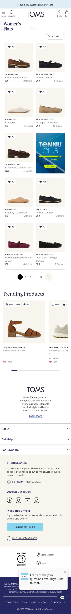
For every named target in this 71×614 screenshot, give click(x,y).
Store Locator (47, 554)
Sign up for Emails (25, 526)
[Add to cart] (26, 66)
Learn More (35, 415)
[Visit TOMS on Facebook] (9, 500)
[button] (55, 36)
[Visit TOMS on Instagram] (18, 500)
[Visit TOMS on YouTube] (27, 500)
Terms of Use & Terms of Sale (34, 602)
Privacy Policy (12, 602)
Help (44, 563)
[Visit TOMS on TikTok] (36, 500)
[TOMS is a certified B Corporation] (21, 559)
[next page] (46, 277)
